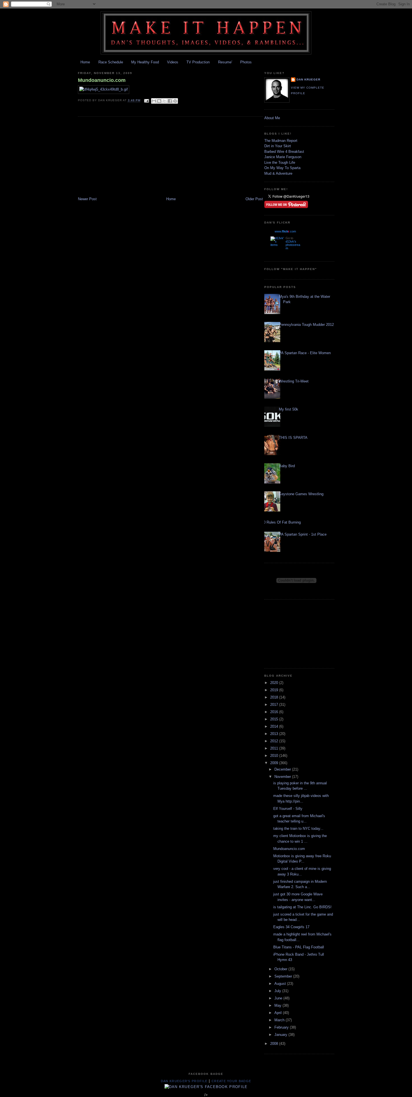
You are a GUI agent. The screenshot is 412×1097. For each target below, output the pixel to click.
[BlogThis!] (159, 101)
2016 (274, 712)
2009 (274, 763)
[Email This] (154, 101)
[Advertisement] (120, 157)
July (278, 991)
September (283, 976)
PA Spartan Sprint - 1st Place (303, 534)
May (278, 1005)
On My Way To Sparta (282, 168)
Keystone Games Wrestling (301, 494)
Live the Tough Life (279, 162)
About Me (272, 118)
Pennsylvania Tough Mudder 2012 (306, 324)
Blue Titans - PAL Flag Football (298, 947)
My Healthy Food (145, 62)
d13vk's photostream (293, 245)
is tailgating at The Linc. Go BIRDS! (302, 907)
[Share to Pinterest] (175, 101)
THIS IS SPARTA (293, 437)
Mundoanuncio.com (102, 80)
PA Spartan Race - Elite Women (305, 353)
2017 (274, 704)
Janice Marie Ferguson (282, 157)
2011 (274, 748)
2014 (274, 726)
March (280, 1020)
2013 (274, 734)
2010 (274, 755)
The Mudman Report (280, 141)
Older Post (254, 199)
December (283, 769)
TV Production (198, 62)
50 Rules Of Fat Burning (281, 522)
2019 (274, 690)
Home (85, 62)
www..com (285, 231)
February (282, 1027)
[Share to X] (164, 101)
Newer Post (87, 199)
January (281, 1035)
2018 (274, 697)
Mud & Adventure (278, 173)
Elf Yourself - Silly (287, 808)
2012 (274, 741)
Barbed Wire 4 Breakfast (284, 151)
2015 (274, 719)
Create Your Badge (231, 1081)
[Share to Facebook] (170, 101)
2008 (274, 1043)
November (283, 777)
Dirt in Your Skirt (277, 146)
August (280, 983)
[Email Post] (146, 100)
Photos (246, 62)
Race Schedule (110, 62)
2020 (274, 683)
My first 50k (288, 409)
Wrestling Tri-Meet (294, 381)
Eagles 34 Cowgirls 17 (291, 927)
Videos (172, 62)
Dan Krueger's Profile (184, 1081)
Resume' (225, 62)
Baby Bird (287, 466)
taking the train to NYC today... (298, 828)
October (281, 969)
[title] (206, 1087)
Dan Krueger (308, 79)
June (278, 998)
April (278, 1013)
